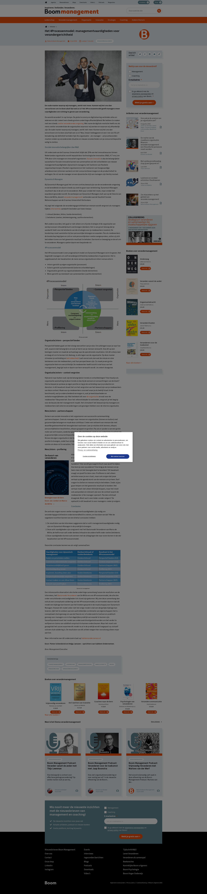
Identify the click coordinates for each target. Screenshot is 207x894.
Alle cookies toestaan (117, 456)
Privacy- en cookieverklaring (87, 450)
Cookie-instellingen (89, 456)
